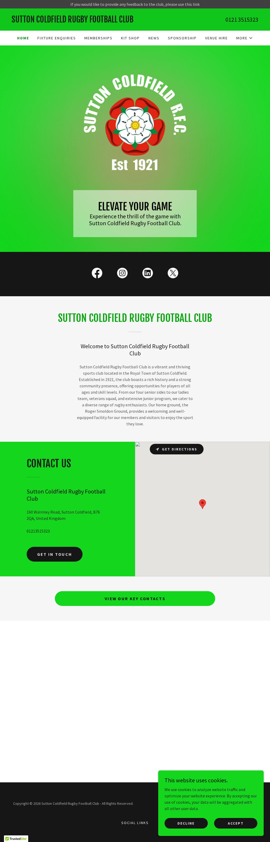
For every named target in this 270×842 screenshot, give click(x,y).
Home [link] (23, 38)
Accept (236, 823)
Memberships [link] (98, 38)
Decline (186, 823)
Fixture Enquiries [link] (56, 38)
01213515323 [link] (38, 531)
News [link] (154, 38)
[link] (73, 20)
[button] (244, 38)
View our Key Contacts (135, 598)
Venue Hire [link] (216, 38)
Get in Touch (54, 554)
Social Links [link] (134, 822)
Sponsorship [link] (182, 38)
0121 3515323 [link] (241, 19)
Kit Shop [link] (130, 38)
